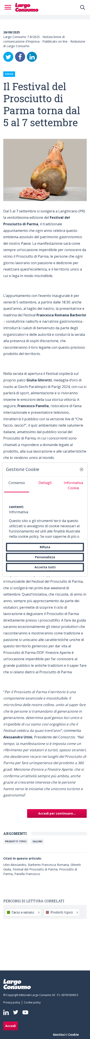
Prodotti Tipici (15, 841)
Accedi (10, 1026)
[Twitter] (8, 57)
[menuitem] (12, 1003)
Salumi (37, 841)
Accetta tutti (45, 567)
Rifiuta (45, 547)
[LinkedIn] (32, 57)
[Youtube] (25, 1012)
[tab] (16, 484)
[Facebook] (20, 57)
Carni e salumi (23, 912)
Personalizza (45, 557)
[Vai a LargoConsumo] (26, 7)
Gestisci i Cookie (66, 1034)
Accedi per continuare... (57, 813)
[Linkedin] (6, 1012)
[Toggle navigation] (9, 7)
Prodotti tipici (61, 912)
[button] (81, 469)
